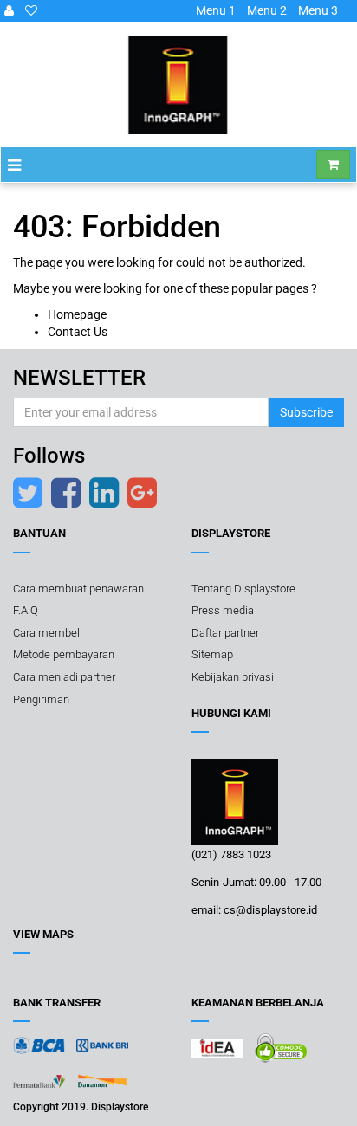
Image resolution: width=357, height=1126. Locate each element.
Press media (222, 610)
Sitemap (212, 654)
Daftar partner (225, 632)
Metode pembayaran (63, 654)
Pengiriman (41, 699)
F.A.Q (25, 610)
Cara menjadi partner (64, 676)
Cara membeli (47, 632)
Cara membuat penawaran (78, 588)
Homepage (77, 314)
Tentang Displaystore (243, 588)
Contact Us (77, 332)
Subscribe (306, 412)
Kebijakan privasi (232, 676)
